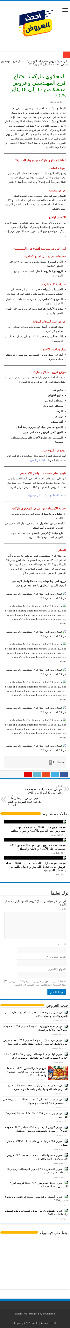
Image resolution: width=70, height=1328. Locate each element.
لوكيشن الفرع (37, 460)
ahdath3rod (21, 1313)
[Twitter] (38, 1318)
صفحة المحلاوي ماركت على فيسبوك (47, 495)
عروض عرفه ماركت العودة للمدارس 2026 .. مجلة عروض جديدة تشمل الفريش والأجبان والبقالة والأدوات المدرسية (35, 866)
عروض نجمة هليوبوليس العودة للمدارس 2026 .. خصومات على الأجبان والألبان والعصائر (37, 846)
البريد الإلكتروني (56, 956)
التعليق (61, 909)
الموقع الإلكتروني (57, 969)
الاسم (62, 944)
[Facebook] (41, 1318)
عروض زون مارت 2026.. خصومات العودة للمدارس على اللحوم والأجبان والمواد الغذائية (38, 828)
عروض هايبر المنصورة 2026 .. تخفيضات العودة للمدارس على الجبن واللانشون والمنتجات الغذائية (25, 1072)
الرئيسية (63, 61)
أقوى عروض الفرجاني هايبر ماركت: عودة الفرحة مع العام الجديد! (24, 800)
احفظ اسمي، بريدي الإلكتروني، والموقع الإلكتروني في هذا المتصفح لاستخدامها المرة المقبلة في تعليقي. (37, 983)
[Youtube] (34, 1318)
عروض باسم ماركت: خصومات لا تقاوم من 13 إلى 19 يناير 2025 (43, 789)
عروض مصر (50, 61)
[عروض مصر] (35, 23)
